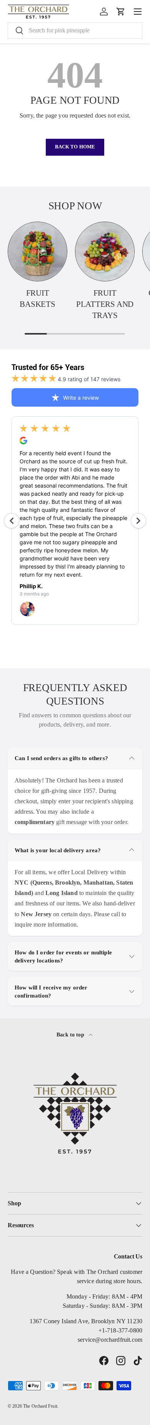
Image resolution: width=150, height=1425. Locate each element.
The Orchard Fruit (40, 1406)
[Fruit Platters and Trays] (104, 251)
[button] (120, 11)
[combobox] (75, 30)
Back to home (75, 147)
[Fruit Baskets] (37, 251)
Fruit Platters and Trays (105, 304)
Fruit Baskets (37, 298)
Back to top (71, 1034)
